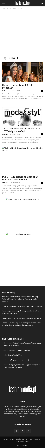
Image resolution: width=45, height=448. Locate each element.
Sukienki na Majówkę (15, 355)
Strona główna (6, 8)
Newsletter (29, 439)
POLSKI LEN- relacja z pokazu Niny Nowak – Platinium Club (20, 178)
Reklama (37, 439)
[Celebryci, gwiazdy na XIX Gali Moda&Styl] (22, 72)
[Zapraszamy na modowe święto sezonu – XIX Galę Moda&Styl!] (22, 116)
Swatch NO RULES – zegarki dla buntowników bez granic (21, 318)
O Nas (12, 439)
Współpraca (20, 439)
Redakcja (5, 91)
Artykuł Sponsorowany (22, 441)
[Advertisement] (22, 33)
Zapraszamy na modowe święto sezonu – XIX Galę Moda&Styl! (22, 130)
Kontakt (5, 439)
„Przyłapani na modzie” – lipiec (20, 360)
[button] (3, 3)
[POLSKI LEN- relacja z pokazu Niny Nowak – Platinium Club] (22, 160)
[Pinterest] (22, 431)
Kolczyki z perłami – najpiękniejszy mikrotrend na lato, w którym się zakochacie (21, 312)
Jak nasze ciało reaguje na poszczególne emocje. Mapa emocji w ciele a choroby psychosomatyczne (21, 324)
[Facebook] (16, 431)
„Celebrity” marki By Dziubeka (19, 350)
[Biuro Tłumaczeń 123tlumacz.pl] (22, 212)
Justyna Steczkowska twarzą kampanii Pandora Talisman (22, 306)
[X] (28, 431)
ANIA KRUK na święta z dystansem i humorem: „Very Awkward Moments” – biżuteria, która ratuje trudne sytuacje (20, 299)
